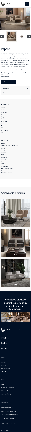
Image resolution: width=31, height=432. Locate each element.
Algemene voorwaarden (7, 387)
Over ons (3, 362)
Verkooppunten (8, 82)
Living (4, 343)
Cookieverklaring (6, 394)
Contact (3, 371)
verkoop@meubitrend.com (9, 414)
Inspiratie (3, 365)
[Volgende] (29, 36)
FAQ (2, 384)
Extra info (5, 92)
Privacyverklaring (5, 391)
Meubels (5, 338)
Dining (4, 348)
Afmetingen (6, 88)
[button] (6, 317)
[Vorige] (2, 36)
